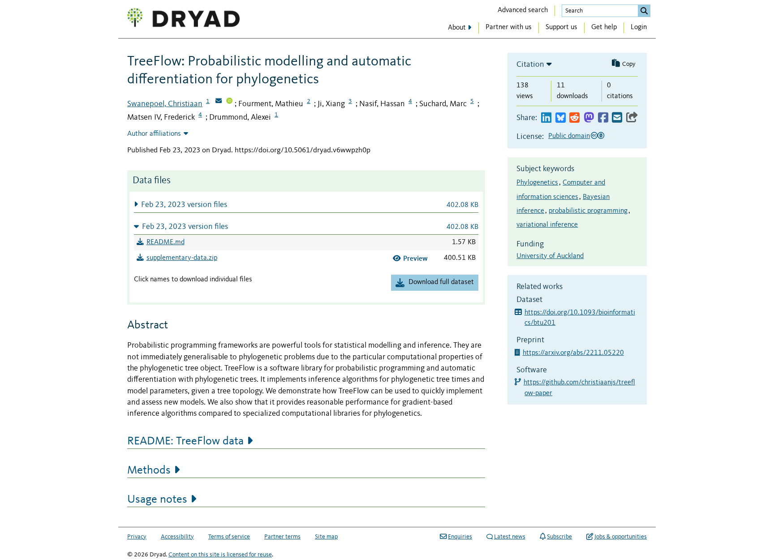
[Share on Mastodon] (589, 118)
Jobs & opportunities (620, 537)
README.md (165, 242)
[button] (306, 204)
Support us (561, 27)
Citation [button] (530, 64)
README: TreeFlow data (185, 441)
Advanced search (523, 10)
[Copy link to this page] (632, 118)
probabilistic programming (588, 211)
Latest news (509, 537)
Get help (604, 27)
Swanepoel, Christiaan (164, 104)
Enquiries (460, 537)
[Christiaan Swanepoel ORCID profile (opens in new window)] (229, 101)
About (457, 27)
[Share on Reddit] (574, 118)
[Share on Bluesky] (560, 118)
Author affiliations (154, 134)
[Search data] (644, 10)
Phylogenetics (537, 182)
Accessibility (177, 537)
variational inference (547, 224)
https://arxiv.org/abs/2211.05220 (574, 353)
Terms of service (229, 537)
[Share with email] (617, 118)
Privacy (136, 537)
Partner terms (282, 537)
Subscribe (559, 537)
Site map (326, 537)
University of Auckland (550, 256)
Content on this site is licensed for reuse (220, 554)
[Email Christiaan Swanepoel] (218, 101)
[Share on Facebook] (603, 118)
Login (639, 27)
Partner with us (509, 27)
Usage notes (157, 499)
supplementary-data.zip (181, 258)
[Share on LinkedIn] (546, 118)
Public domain (569, 136)
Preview (415, 258)
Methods (149, 470)
